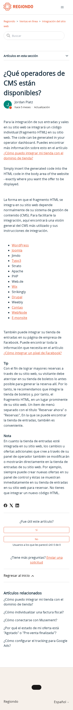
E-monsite (19, 318)
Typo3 (16, 260)
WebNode (19, 312)
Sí (36, 530)
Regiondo (9, 21)
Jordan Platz (24, 102)
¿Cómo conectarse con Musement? (30, 620)
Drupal (17, 297)
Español (60, 702)
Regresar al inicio (17, 575)
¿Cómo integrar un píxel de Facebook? (33, 353)
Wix (14, 286)
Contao (17, 307)
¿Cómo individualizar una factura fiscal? (34, 612)
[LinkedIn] (17, 505)
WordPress (20, 245)
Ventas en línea (28, 21)
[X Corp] (11, 505)
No (36, 539)
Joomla (17, 250)
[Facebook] (5, 505)
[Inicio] (18, 6)
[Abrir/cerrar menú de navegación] (62, 7)
